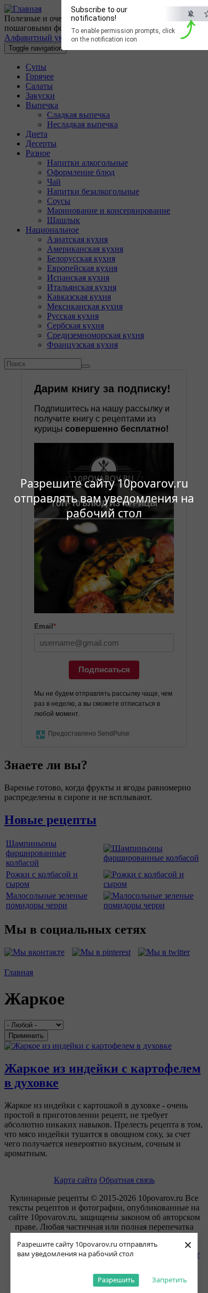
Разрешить (116, 1279)
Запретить (169, 1279)
